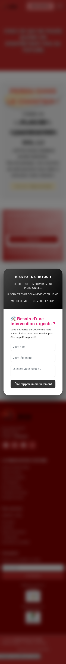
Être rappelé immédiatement (33, 384)
